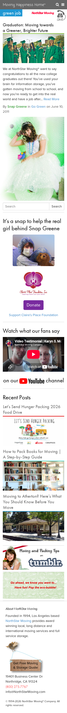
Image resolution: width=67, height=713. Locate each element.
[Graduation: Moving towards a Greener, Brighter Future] (33, 48)
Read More (51, 99)
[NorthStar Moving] (42, 15)
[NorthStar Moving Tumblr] (33, 558)
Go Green (38, 106)
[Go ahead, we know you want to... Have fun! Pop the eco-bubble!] (33, 585)
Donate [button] (33, 305)
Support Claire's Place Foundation (33, 315)
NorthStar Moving (18, 621)
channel (54, 380)
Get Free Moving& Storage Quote (25, 665)
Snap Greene (17, 106)
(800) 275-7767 (17, 686)
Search (57, 206)
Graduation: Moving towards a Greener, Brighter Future (28, 27)
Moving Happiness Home (24, 5)
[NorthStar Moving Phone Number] (61, 15)
